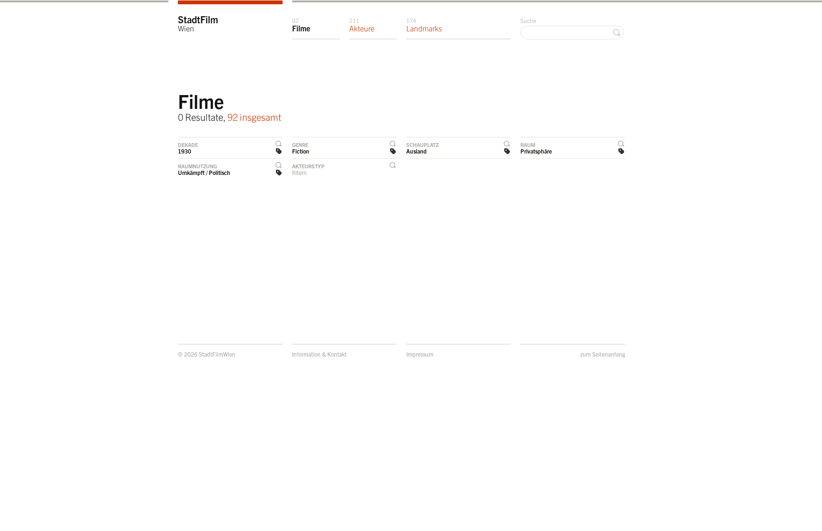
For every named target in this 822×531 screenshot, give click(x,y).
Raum (527, 144)
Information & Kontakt (319, 353)
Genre (300, 144)
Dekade (188, 144)
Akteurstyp (308, 166)
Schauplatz (422, 144)
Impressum (419, 353)
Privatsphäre (536, 150)
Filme (301, 25)
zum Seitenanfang (602, 353)
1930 (184, 150)
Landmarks (424, 25)
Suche (528, 20)
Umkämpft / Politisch (204, 172)
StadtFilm (198, 23)
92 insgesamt (254, 117)
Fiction (300, 150)
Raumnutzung (197, 166)
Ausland (416, 150)
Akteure (361, 25)
